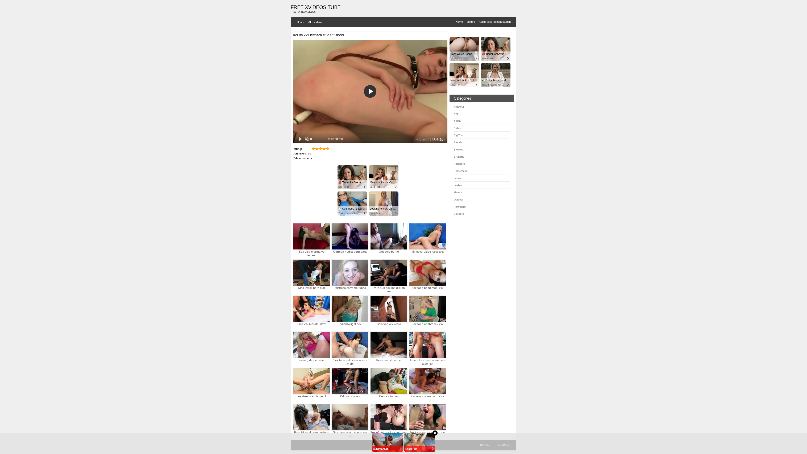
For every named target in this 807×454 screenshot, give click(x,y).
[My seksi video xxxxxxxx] (427, 236)
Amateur (459, 106)
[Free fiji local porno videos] (311, 417)
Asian (457, 121)
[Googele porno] (388, 236)
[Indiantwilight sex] (350, 308)
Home (300, 22)
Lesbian (458, 185)
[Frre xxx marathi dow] (311, 308)
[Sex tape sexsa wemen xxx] (427, 417)
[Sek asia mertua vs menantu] (311, 236)
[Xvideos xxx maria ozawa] (427, 381)
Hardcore (459, 164)
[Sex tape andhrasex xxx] (427, 308)
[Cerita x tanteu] (388, 381)
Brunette (459, 156)
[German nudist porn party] (350, 236)
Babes (458, 128)
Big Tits (458, 135)
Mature (458, 192)
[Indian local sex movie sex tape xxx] (427, 344)
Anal (456, 114)
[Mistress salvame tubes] (350, 272)
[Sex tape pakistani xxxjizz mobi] (350, 344)
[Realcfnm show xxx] (388, 344)
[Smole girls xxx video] (311, 344)
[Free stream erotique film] (311, 381)
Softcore (459, 214)
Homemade (461, 171)
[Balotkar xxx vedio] (388, 308)
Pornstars (460, 207)
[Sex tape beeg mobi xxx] (427, 272)
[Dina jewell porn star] (311, 272)
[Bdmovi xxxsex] (350, 381)
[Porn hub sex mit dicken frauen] (388, 272)
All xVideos (315, 22)
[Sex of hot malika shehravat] (388, 417)
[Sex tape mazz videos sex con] (350, 417)
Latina (457, 178)
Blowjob (458, 149)
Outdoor (458, 199)
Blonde (458, 142)
